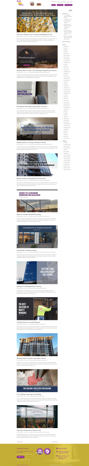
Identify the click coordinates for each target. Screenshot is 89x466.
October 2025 (66, 60)
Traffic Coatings (41, 36)
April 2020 (66, 136)
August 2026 (66, 46)
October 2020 (66, 125)
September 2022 (67, 93)
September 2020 (67, 127)
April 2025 (66, 66)
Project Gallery (60, 4)
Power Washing (35, 36)
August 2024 (66, 73)
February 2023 (66, 87)
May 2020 (66, 134)
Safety (59, 1)
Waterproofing (35, 72)
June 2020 (66, 132)
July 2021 (65, 111)
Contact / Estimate (68, 4)
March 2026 (66, 53)
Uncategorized (67, 162)
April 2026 (66, 51)
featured (65, 149)
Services (53, 4)
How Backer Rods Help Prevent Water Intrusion (32, 106)
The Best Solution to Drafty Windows (28, 322)
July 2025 (65, 64)
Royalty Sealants (20, 36)
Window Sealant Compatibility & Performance (31, 178)
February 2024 (66, 77)
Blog (71, 1)
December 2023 (67, 78)
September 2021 (67, 107)
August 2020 (66, 129)
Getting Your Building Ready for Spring (29, 286)
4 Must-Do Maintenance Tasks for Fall (29, 430)
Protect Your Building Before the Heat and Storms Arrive (68, 38)
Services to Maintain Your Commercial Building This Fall (34, 34)
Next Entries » (55, 441)
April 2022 (66, 98)
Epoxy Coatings (67, 146)
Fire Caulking (66, 151)
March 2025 (66, 67)
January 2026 (66, 57)
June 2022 (66, 95)
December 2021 (67, 104)
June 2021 (66, 113)
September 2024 (67, 71)
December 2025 (67, 58)
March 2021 (66, 118)
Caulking (30, 36)
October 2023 (66, 80)
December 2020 (67, 123)
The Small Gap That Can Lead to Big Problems (67, 21)
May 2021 (66, 114)
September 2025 (67, 62)
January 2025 (66, 69)
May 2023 (66, 84)
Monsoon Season (67, 155)
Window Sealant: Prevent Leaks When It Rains (31, 358)
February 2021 (66, 120)
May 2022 (66, 96)
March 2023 (66, 86)
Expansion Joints (67, 148)
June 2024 (66, 75)
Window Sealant (53, 36)
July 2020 (65, 131)
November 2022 (67, 91)
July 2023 (65, 82)
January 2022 (66, 102)
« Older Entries (19, 441)
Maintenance (66, 153)
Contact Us (20, 457)
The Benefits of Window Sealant (27, 250)
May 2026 (66, 49)
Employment (64, 1)
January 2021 (66, 122)
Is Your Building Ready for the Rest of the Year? (68, 16)
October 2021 (66, 105)
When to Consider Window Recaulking (29, 214)
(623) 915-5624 (54, 1)
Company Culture (67, 144)
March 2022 (66, 100)
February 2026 (66, 55)
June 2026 (66, 48)
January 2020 (66, 138)
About (68, 1)
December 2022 (67, 89)
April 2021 (66, 116)
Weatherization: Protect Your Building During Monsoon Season (37, 70)
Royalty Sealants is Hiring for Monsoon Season (31, 142)
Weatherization (47, 36)
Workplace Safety (67, 169)
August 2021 (66, 109)
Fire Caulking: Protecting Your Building (29, 394)
